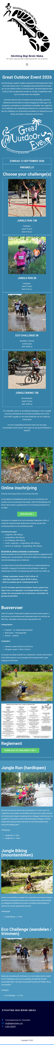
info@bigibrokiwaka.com (14, 1023)
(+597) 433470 (10, 1027)
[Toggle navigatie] (27, 64)
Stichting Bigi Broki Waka (27, 55)
